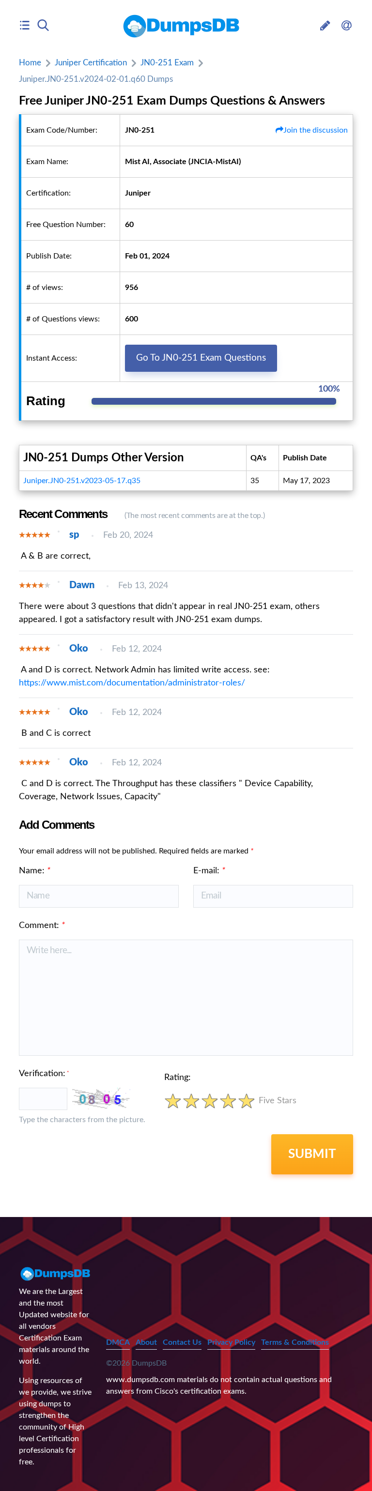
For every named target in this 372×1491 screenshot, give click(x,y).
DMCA (118, 1342)
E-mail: (209, 871)
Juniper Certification (91, 63)
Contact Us (182, 1342)
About (146, 1342)
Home (30, 63)
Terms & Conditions (295, 1342)
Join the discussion (315, 130)
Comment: (42, 925)
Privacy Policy (231, 1342)
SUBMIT (312, 1154)
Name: (34, 871)
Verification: (44, 1073)
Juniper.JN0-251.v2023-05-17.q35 (81, 481)
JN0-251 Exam (167, 63)
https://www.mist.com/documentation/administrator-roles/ (132, 683)
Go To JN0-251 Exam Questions (201, 358)
